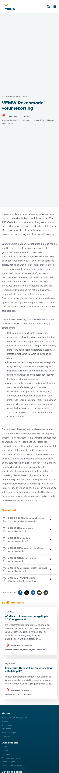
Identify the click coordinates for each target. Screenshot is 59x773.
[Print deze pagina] (45, 592)
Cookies (5, 750)
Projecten (6, 736)
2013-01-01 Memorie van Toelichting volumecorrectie (22, 551)
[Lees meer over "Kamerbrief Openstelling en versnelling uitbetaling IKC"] (29, 679)
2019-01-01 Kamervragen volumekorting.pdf (17, 531)
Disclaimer (6, 754)
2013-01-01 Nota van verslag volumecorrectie (19, 561)
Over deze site (10, 742)
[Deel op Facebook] (20, 592)
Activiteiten (6, 729)
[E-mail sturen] (39, 592)
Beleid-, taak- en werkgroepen (14, 717)
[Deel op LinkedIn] (33, 592)
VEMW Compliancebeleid (12, 765)
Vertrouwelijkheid (9, 762)
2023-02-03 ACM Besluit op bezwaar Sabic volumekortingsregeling (23, 521)
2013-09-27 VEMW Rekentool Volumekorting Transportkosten (20, 580)
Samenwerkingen (9, 732)
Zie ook (6, 713)
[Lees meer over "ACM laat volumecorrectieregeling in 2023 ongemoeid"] (29, 631)
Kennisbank (7, 725)
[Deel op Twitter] (26, 592)
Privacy (5, 747)
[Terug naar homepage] (9, 7)
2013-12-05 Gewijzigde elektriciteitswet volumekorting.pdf (24, 571)
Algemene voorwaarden (12, 758)
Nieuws (5, 721)
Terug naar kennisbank (16, 96)
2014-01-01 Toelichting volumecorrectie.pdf (16, 541)
